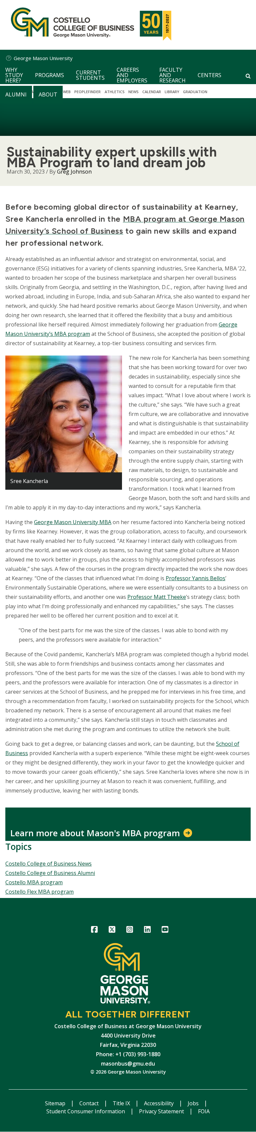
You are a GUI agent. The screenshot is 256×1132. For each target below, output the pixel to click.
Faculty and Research (172, 75)
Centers (209, 75)
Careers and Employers (132, 75)
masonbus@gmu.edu (128, 1063)
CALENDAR (151, 91)
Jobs (194, 1103)
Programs (49, 75)
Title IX (122, 1103)
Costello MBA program (34, 882)
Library (172, 91)
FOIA (204, 1111)
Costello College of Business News (48, 863)
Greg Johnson (74, 171)
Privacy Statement (162, 1111)
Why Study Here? (14, 75)
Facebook (94, 930)
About (48, 94)
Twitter (112, 930)
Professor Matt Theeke (156, 597)
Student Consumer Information (86, 1111)
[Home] (89, 25)
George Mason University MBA (72, 522)
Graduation (195, 91)
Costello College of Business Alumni (50, 873)
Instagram (130, 930)
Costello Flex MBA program (39, 891)
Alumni (16, 94)
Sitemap (56, 1103)
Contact (89, 1103)
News (133, 91)
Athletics (115, 91)
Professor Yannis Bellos (195, 578)
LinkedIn (147, 930)
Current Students (90, 75)
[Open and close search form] (248, 75)
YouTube (165, 930)
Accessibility (159, 1103)
